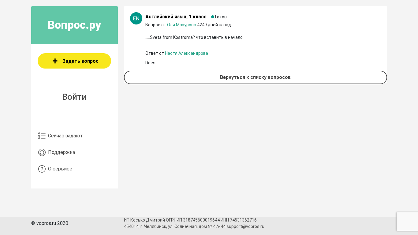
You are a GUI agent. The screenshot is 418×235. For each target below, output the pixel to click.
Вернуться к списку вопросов (255, 77)
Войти (74, 97)
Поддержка (61, 152)
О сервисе (60, 169)
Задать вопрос (80, 61)
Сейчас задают (65, 136)
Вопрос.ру (74, 25)
